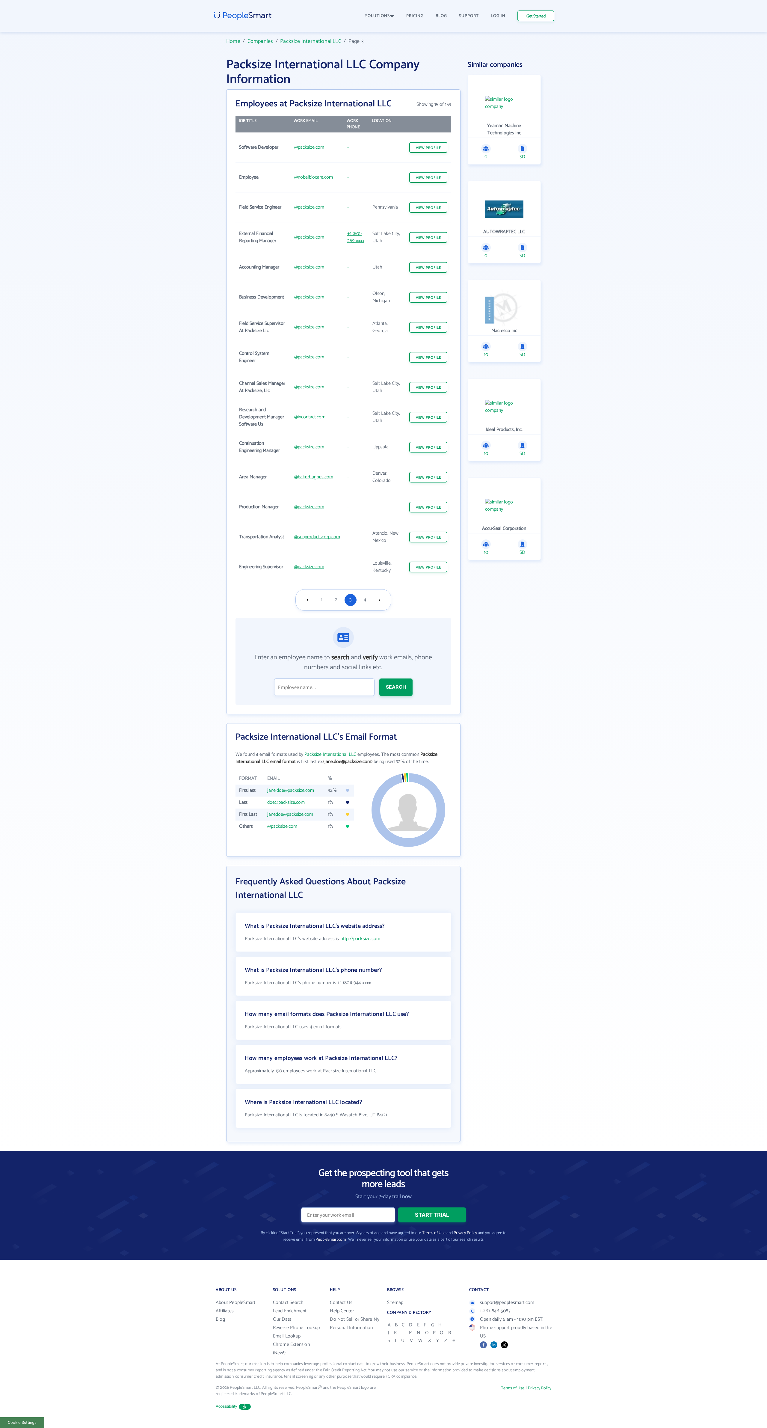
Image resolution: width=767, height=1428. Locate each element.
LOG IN (498, 16)
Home (233, 41)
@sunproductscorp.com (317, 537)
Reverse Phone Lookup (296, 1328)
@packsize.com (309, 147)
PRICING (415, 16)
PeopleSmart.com (330, 1239)
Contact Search (288, 1303)
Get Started (536, 16)
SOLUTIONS (377, 16)
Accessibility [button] (226, 1406)
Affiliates (225, 1311)
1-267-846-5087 (495, 1311)
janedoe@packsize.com (290, 814)
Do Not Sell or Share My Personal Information (354, 1323)
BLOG (441, 16)
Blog (220, 1319)
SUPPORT (469, 16)
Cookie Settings (22, 1422)
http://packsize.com (360, 939)
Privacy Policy (465, 1233)
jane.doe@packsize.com (290, 790)
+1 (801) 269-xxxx (355, 237)
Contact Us (341, 1303)
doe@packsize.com (286, 802)
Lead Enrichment (290, 1311)
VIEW (428, 148)
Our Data (282, 1319)
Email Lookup (287, 1336)
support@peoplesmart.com (507, 1303)
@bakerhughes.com (313, 477)
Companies (260, 41)
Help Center (342, 1311)
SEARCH (396, 687)
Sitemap (395, 1303)
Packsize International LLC (310, 41)
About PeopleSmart (235, 1303)
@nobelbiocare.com (313, 177)
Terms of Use (434, 1233)
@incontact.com (309, 417)
